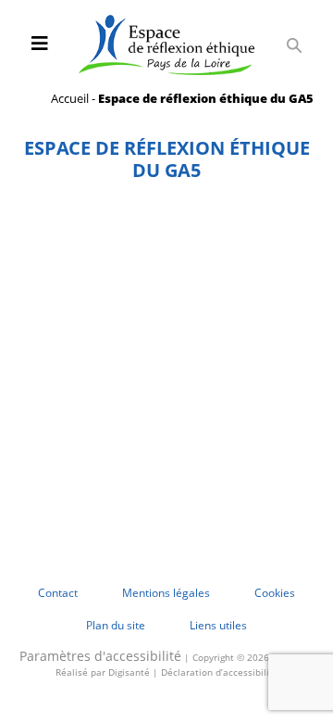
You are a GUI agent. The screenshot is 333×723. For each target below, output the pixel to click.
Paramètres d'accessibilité (100, 656)
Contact (58, 593)
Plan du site (115, 625)
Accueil (70, 98)
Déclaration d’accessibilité (219, 672)
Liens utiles (218, 625)
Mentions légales (166, 593)
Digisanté (129, 672)
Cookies (274, 593)
